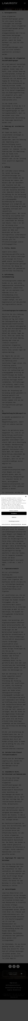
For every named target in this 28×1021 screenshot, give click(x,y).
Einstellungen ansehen (14, 521)
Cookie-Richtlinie (6, 524)
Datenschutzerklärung (16, 524)
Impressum (24, 524)
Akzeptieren (14, 513)
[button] (26, 496)
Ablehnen (14, 517)
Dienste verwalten (13, 510)
